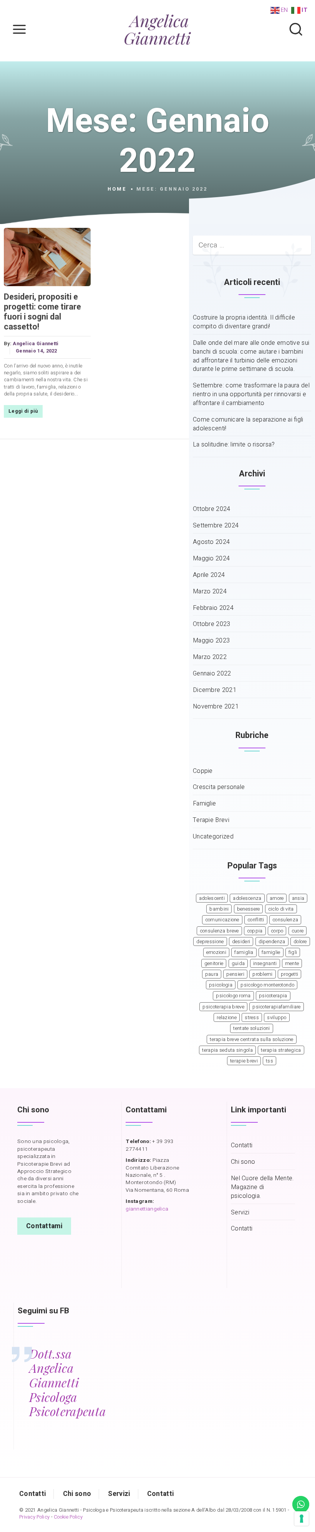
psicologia (220, 985)
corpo (277, 930)
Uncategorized (213, 836)
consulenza (285, 919)
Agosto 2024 (211, 542)
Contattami (44, 1226)
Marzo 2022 (210, 657)
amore (277, 898)
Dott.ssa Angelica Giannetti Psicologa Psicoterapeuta (67, 1383)
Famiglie (204, 803)
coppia (255, 930)
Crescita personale (219, 787)
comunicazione (222, 919)
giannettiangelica (147, 1209)
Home (117, 189)
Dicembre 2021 (214, 690)
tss (269, 1061)
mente (292, 963)
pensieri (235, 974)
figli (292, 952)
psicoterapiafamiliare (276, 1006)
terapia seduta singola (227, 1050)
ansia (298, 898)
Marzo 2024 (210, 591)
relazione (227, 1017)
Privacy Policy (34, 1517)
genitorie (214, 963)
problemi (262, 974)
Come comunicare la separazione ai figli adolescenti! (248, 424)
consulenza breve (219, 930)
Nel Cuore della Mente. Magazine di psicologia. (262, 1187)
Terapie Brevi (211, 820)
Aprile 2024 (209, 575)
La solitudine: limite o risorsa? (234, 444)
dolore (300, 941)
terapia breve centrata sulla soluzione (251, 1039)
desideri (241, 941)
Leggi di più (23, 411)
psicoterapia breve (223, 1006)
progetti (289, 974)
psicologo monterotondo (267, 985)
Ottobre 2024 (211, 509)
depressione (210, 941)
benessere (248, 909)
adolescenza (247, 898)
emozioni (216, 952)
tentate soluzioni (251, 1028)
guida (238, 963)
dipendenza (272, 941)
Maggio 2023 (211, 640)
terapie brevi (244, 1061)
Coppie (203, 771)
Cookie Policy (68, 1517)
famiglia (243, 952)
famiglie (271, 952)
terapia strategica (281, 1050)
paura (212, 974)
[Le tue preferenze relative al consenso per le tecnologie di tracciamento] (301, 1518)
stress (252, 1017)
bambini (219, 909)
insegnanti (265, 963)
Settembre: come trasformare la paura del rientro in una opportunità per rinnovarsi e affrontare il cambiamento (251, 394)
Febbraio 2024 (213, 608)
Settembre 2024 (216, 525)
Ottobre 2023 (211, 624)
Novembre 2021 (216, 706)
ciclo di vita (281, 909)
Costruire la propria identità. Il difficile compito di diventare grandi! (244, 322)
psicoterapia (273, 995)
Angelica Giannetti (35, 343)
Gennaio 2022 (212, 673)
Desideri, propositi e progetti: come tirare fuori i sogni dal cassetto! (42, 312)
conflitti (255, 919)
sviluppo (276, 1017)
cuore (298, 930)
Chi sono (243, 1162)
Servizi (240, 1212)
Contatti (241, 1145)
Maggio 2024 (211, 558)
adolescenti (212, 898)
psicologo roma (233, 995)
